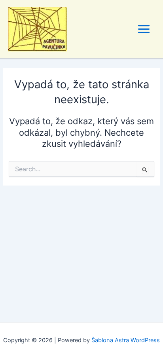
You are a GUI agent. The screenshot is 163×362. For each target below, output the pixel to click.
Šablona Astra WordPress (125, 340)
